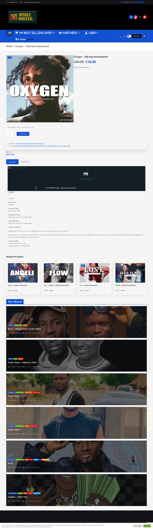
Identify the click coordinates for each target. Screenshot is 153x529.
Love (45, 146)
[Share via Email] (13, 154)
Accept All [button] (147, 526)
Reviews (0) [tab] (25, 162)
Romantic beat (57, 146)
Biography (11, 392)
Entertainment (20, 392)
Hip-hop (31, 143)
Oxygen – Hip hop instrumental (32, 46)
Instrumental (37, 143)
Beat (17, 143)
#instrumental (16, 146)
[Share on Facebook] (6, 154)
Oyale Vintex (18, 325)
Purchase (49, 146)
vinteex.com (37, 392)
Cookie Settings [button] (137, 526)
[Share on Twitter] (8, 154)
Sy (40, 459)
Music (15, 358)
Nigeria (20, 358)
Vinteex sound (66, 146)
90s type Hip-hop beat (27, 146)
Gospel (10, 358)
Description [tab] (12, 162)
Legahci (20, 493)
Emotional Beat (23, 143)
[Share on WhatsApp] (11, 154)
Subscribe (137, 36)
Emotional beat (38, 146)
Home (9, 46)
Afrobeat (11, 325)
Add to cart (23, 134)
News (31, 459)
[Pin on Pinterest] (10, 154)
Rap (43, 143)
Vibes (24, 325)
